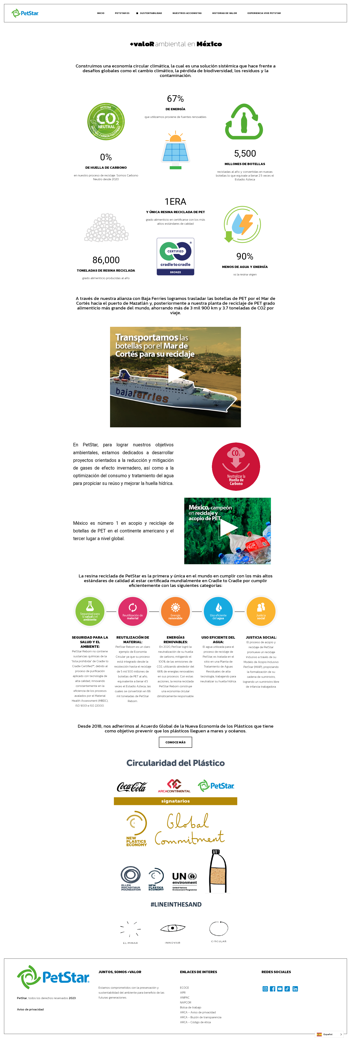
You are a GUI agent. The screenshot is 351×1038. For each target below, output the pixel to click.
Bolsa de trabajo (190, 1007)
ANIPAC (185, 997)
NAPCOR (185, 1002)
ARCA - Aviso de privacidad (198, 1012)
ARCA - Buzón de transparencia (200, 1017)
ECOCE (184, 987)
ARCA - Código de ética (195, 1022)
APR (183, 992)
